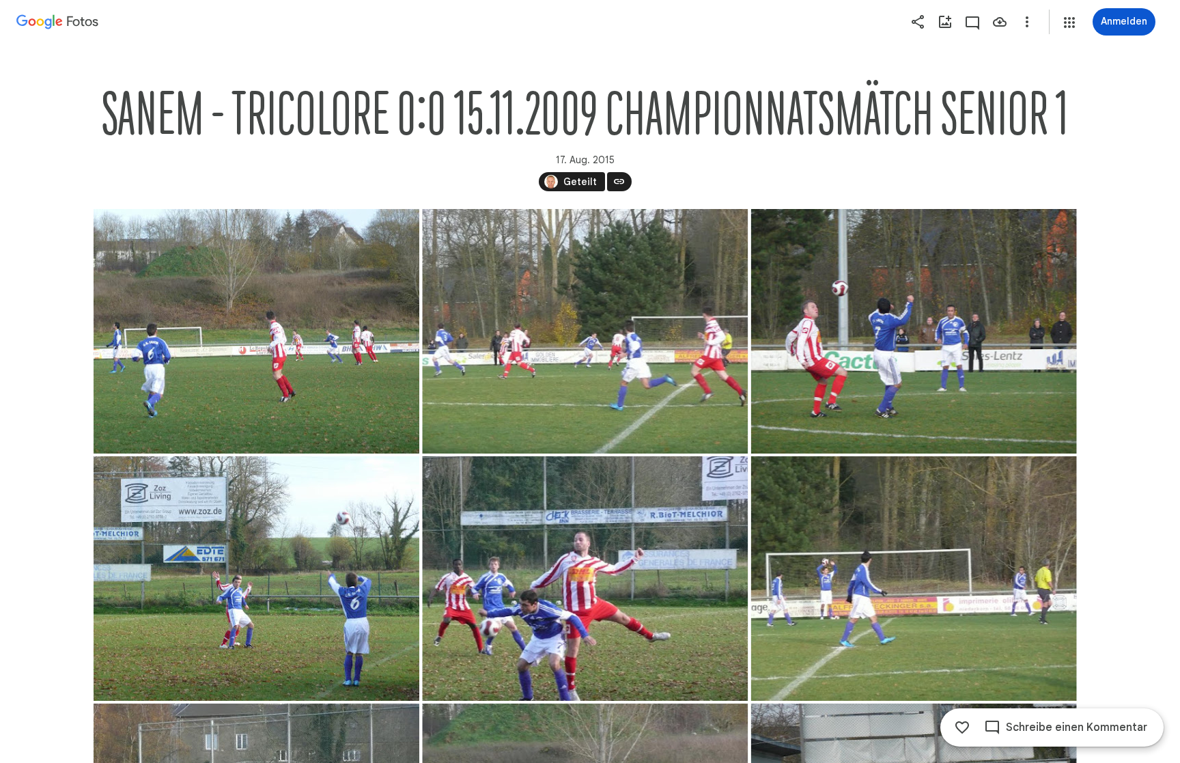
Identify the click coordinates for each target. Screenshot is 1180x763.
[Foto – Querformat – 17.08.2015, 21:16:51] (256, 578)
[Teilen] (917, 22)
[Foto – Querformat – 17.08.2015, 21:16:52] (585, 578)
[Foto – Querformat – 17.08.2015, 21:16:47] (913, 331)
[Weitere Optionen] (1027, 22)
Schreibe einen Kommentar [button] (1076, 727)
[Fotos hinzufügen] (945, 22)
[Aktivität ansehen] (972, 22)
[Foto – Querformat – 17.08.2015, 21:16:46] (256, 331)
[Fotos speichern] (999, 22)
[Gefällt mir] (962, 727)
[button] (1069, 22)
